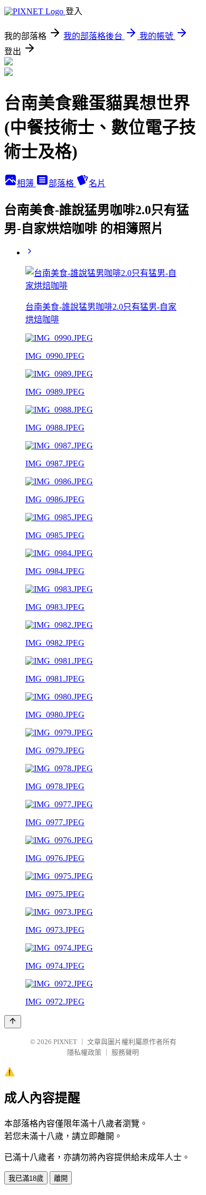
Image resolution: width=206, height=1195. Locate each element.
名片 (97, 183)
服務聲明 (125, 1052)
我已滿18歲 (25, 1178)
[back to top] (12, 1021)
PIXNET (65, 1042)
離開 (61, 1178)
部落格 (62, 183)
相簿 (26, 183)
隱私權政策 (84, 1052)
